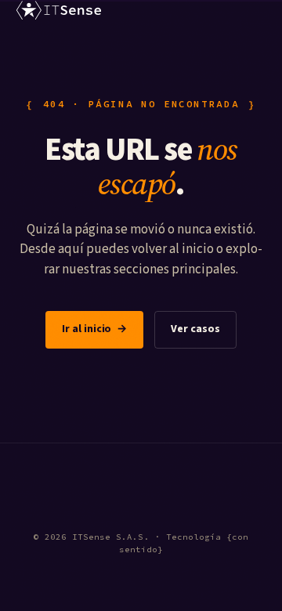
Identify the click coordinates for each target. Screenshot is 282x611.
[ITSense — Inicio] (59, 10)
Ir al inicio (94, 329)
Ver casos (195, 329)
